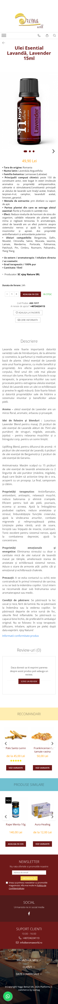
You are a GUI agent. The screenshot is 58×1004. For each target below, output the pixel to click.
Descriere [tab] (29, 341)
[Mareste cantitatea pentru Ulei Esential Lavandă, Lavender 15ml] (16, 294)
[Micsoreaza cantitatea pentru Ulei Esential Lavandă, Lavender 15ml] (7, 294)
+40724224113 (30, 938)
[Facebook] (29, 913)
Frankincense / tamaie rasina (42, 749)
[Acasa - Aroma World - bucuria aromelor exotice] (29, 20)
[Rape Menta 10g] (16, 809)
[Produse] (4, 36)
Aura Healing (42, 824)
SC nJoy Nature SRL (29, 274)
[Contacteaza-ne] (39, 35)
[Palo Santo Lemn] (16, 736)
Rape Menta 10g (16, 824)
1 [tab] (25, 151)
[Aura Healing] (42, 809)
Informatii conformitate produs (20, 636)
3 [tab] (33, 151)
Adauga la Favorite (29, 312)
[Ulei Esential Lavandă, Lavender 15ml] (29, 111)
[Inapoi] (2, 43)
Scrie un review (29, 681)
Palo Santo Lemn (16, 748)
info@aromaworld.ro (30, 942)
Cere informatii (29, 319)
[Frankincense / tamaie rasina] (42, 736)
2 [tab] (30, 151)
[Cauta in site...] (54, 35)
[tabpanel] (29, 111)
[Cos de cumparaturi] (47, 35)
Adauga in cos (31, 294)
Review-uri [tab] (29, 650)
